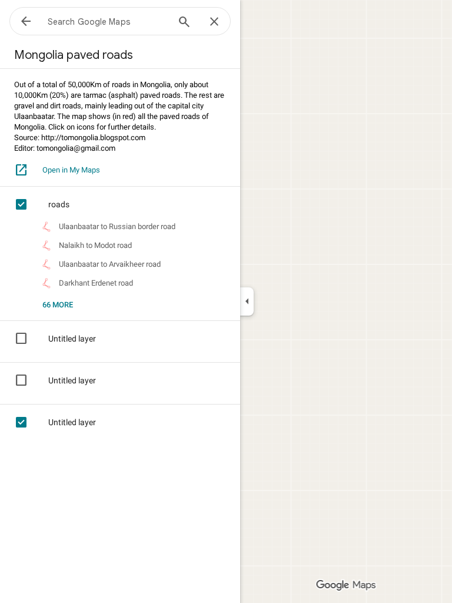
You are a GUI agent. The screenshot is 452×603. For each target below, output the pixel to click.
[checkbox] (28, 204)
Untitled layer (72, 338)
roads (58, 204)
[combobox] (108, 21)
